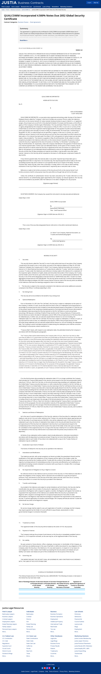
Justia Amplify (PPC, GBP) (82, 648)
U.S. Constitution (7, 638)
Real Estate (53, 627)
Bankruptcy (29, 614)
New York (29, 651)
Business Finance (23, 22)
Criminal (28, 616)
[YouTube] (45, 668)
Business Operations (56, 616)
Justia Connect (25, 671)
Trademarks (54, 651)
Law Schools (37, 6)
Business (53, 611)
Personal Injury (31, 629)
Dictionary (78, 614)
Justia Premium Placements (83, 643)
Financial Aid (78, 619)
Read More (23, 40)
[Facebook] (47, 668)
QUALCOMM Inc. (26, 9)
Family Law (29, 627)
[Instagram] (49, 668)
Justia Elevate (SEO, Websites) (83, 646)
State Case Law (30, 643)
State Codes (29, 641)
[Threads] (52, 668)
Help (46, 671)
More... (4, 632)
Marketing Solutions (66, 6)
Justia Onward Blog (80, 651)
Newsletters (55, 6)
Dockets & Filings (7, 653)
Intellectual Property (56, 621)
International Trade (56, 624)
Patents (52, 648)
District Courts (6, 651)
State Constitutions (32, 638)
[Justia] (9, 2)
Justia (3, 9)
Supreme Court (6, 646)
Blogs (76, 627)
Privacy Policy (64, 671)
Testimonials (78, 653)
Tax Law (52, 629)
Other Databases (56, 636)
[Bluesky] (54, 668)
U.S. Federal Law (8, 636)
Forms (7, 9)
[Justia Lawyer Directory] (58, 668)
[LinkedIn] (42, 668)
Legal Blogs (53, 641)
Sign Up (96, 2)
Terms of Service (53, 671)
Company (41, 671)
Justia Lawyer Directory (81, 641)
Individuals (30, 611)
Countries (53, 653)
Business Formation (56, 614)
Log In (89, 2)
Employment (54, 619)
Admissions (78, 616)
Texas (28, 653)
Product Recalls (54, 646)
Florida (28, 648)
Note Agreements (35, 22)
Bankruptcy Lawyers (8, 614)
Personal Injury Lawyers (9, 629)
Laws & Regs (46, 6)
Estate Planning (31, 624)
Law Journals (78, 624)
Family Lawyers (6, 627)
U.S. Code (5, 641)
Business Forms (55, 643)
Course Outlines (79, 621)
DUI (27, 621)
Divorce (28, 619)
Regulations (5, 643)
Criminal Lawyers (7, 619)
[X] (56, 668)
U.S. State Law (31, 636)
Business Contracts (15, 9)
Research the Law (26, 6)
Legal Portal (34, 671)
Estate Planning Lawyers (9, 624)
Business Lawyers (7, 616)
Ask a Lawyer (15, 6)
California (29, 646)
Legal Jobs (53, 638)
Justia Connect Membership (83, 638)
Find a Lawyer (6, 6)
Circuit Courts (6, 648)
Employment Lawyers (8, 621)
